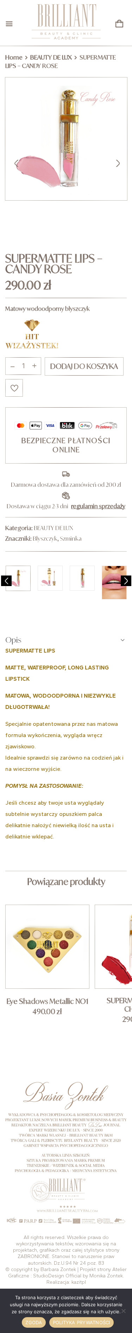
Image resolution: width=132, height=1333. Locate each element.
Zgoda (33, 1322)
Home (14, 57)
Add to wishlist (14, 388)
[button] (119, 23)
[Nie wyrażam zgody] (123, 1310)
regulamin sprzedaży (98, 506)
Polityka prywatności (81, 1322)
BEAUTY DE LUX (51, 57)
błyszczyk (45, 538)
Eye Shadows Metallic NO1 (47, 1001)
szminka (71, 538)
